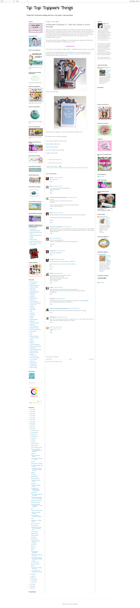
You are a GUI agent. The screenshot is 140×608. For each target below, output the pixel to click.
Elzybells (32, 316)
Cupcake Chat (33, 304)
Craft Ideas (32, 294)
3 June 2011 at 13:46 (58, 212)
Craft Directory (33, 290)
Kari (51, 238)
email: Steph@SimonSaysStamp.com (58, 197)
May (32, 574)
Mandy (51, 287)
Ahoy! (32, 518)
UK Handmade (33, 364)
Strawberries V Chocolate (36, 463)
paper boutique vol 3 (72, 167)
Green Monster (34, 531)
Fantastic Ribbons (34, 319)
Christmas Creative (34, 287)
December (33, 430)
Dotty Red (32, 313)
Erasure (31, 318)
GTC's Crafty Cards (34, 326)
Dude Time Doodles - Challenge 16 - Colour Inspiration (36, 505)
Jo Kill (31, 332)
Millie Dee (32, 342)
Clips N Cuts (32, 288)
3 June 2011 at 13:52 (66, 226)
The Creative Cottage (34, 357)
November (33, 432)
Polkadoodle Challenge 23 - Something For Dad (36, 528)
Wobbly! (33, 472)
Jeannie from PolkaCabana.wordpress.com (60, 308)
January (33, 582)
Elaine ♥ (51, 212)
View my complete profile (103, 40)
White (32, 549)
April (32, 576)
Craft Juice (32, 296)
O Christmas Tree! (35, 562)
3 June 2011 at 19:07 (59, 259)
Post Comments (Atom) (57, 361)
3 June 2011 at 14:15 (56, 238)
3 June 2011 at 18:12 (60, 250)
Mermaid (33, 453)
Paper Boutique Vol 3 (71, 52)
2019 (31, 413)
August (33, 438)
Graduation (33, 537)
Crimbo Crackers (103, 216)
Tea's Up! (33, 461)
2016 (31, 419)
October (33, 434)
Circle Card (33, 474)
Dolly (31, 311)
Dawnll (51, 273)
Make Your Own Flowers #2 (36, 243)
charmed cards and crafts (55, 167)
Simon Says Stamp (64, 290)
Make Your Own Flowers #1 (36, 241)
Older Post (91, 359)
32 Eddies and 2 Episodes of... (34, 552)
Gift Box (31, 238)
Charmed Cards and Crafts (61, 55)
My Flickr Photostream (35, 344)
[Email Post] (60, 166)
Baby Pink (33, 547)
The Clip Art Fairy (33, 356)
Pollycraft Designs (34, 351)
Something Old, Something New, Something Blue (35, 489)
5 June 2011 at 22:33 (58, 287)
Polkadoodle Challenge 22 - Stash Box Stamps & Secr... (36, 559)
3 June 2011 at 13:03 (72, 197)
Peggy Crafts (33, 347)
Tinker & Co (32, 361)
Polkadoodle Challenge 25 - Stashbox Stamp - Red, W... (36, 469)
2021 (31, 409)
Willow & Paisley (33, 367)
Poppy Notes (34, 492)
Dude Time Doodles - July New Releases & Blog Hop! (36, 450)
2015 (31, 421)
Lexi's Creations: (50, 141)
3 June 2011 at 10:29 (58, 177)
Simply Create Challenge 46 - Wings (36, 495)
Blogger (76, 604)
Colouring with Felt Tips (35, 230)
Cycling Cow (34, 544)
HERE (49, 34)
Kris (31, 334)
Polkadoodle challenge (61, 29)
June (32, 441)
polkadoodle (78, 167)
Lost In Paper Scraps (34, 337)
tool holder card (85, 167)
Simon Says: (49, 150)
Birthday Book (33, 229)
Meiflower (32, 341)
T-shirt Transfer (33, 244)
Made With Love (34, 476)
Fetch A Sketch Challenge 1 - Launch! (36, 459)
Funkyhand (32, 324)
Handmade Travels (34, 327)
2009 (31, 586)
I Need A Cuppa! (34, 445)
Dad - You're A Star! (35, 523)
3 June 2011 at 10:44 (57, 186)
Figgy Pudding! (34, 533)
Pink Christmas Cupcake (36, 447)
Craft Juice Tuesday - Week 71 (35, 456)
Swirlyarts (32, 354)
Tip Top (106, 23)
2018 (31, 415)
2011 (31, 428)
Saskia (51, 177)
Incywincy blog (33, 331)
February (33, 580)
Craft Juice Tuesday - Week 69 (35, 513)
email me (109, 58)
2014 (31, 423)
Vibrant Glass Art (33, 366)
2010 (31, 584)
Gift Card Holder (33, 239)
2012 (31, 427)
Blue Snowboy (34, 539)
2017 (31, 417)
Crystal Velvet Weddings (35, 303)
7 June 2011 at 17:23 (61, 317)
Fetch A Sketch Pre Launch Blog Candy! (36, 516)
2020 (31, 411)
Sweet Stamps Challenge (55, 279)
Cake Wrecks (33, 283)
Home (70, 359)
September (33, 436)
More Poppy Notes (35, 478)
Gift (32, 508)
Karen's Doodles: (50, 144)
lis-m (51, 327)
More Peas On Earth (35, 502)
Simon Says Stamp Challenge (68, 264)
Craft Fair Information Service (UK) (34, 292)
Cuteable (32, 306)
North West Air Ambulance (35, 346)
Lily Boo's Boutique (34, 336)
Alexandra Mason (34, 282)
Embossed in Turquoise (36, 500)
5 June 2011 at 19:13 (58, 273)
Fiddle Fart (32, 321)
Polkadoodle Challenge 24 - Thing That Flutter (36, 498)
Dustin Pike (32, 314)
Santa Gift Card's (34, 535)
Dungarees (33, 483)
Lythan (31, 339)
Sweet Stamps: (49, 147)
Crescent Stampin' (34, 301)
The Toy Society (33, 359)
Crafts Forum (33, 299)
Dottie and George (63, 167)
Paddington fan (53, 317)
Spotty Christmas (35, 443)
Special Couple (34, 525)
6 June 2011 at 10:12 (60, 298)
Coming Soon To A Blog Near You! (36, 568)
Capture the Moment (34, 285)
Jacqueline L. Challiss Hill (55, 226)
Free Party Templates (34, 322)
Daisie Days (32, 308)
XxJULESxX (52, 250)
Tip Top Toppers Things (49, 8)
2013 (31, 425)
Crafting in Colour (34, 298)
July (32, 440)
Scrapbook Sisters (50, 153)
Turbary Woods (33, 362)
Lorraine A (52, 259)
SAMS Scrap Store (34, 352)
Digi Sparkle (32, 309)
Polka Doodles (102, 254)
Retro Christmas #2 (35, 563)
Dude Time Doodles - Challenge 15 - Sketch (36, 571)
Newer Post (48, 359)
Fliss (51, 186)
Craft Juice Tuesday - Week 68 (35, 541)
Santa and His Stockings (36, 510)
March (32, 578)
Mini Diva (33, 546)
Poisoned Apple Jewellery (35, 349)
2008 (31, 588)
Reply (51, 181)
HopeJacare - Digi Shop (35, 329)
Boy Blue (33, 565)
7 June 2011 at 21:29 (57, 327)
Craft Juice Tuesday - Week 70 (35, 481)
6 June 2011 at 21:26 (74, 308)
